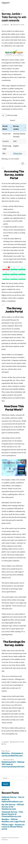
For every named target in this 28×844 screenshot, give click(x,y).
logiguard (5, 3)
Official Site (17, 153)
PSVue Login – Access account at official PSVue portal (13, 826)
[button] (11, 128)
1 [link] (22, 163)
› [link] (25, 163)
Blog (4, 744)
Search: (12, 120)
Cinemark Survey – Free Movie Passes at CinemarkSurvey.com (12, 814)
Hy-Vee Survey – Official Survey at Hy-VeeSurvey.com (13, 806)
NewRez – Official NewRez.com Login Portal (13, 820)
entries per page (12, 115)
